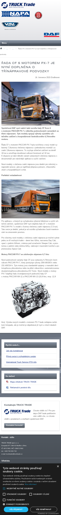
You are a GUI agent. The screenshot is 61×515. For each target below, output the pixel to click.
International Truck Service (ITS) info (21, 362)
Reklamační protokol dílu (20, 387)
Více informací (31, 484)
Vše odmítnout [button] (43, 509)
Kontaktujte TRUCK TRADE (18, 405)
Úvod (1, 48)
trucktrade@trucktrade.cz (14, 454)
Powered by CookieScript (48, 513)
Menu (4, 43)
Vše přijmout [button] (16, 509)
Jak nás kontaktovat (14, 351)
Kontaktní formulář (14, 425)
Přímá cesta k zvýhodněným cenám (21, 356)
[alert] (30, 489)
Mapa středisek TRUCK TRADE (23, 382)
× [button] (58, 466)
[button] (30, 504)
